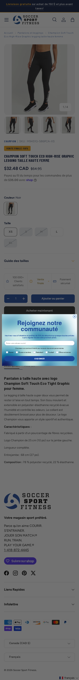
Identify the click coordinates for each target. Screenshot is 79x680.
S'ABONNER (39, 358)
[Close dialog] (74, 316)
